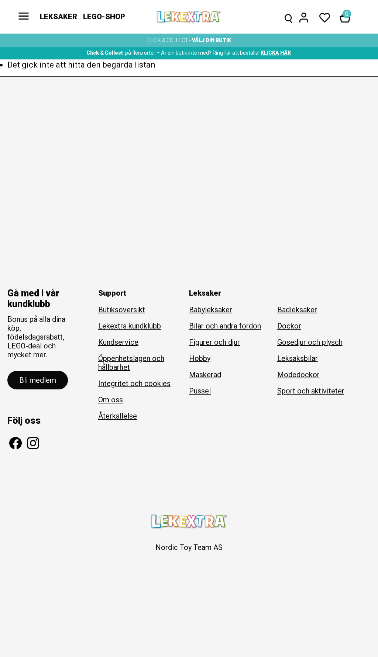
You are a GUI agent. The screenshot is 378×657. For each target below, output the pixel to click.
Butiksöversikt (121, 309)
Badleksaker (297, 309)
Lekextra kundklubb (129, 325)
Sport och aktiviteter (310, 390)
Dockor (289, 325)
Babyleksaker (210, 309)
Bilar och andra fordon (225, 325)
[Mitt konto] (304, 17)
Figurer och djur (214, 342)
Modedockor (298, 374)
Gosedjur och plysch (310, 342)
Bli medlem (37, 380)
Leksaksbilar (297, 358)
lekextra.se (189, 17)
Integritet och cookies (134, 383)
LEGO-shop (104, 16)
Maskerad (205, 374)
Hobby (199, 358)
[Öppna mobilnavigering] (23, 16)
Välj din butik (211, 40)
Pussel (200, 390)
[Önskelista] (325, 17)
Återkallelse (117, 416)
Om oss (110, 399)
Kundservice (118, 342)
